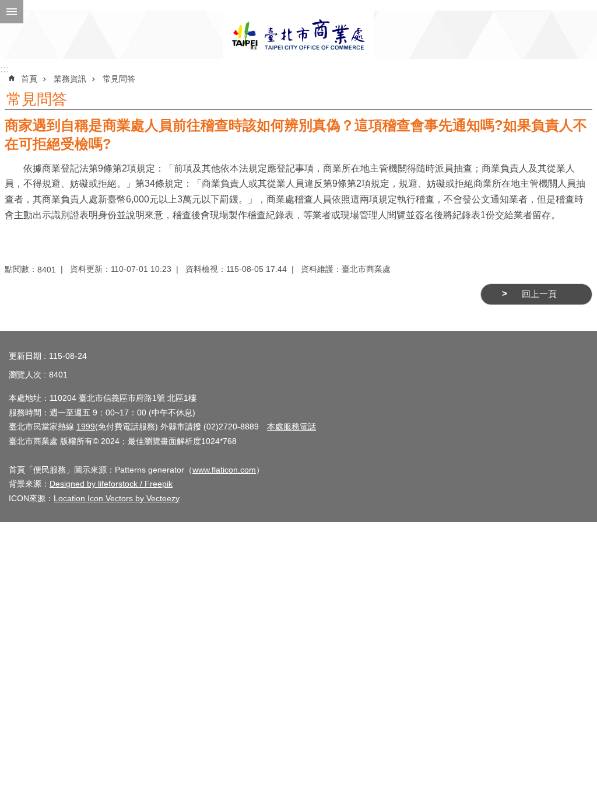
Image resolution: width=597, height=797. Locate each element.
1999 (85, 426)
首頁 (29, 78)
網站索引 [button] (11, 11)
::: (4, 69)
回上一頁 (539, 294)
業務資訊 (70, 78)
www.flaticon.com (224, 469)
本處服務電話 (291, 426)
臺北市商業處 (298, 35)
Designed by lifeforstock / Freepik (111, 483)
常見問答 (119, 78)
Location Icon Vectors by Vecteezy (117, 498)
